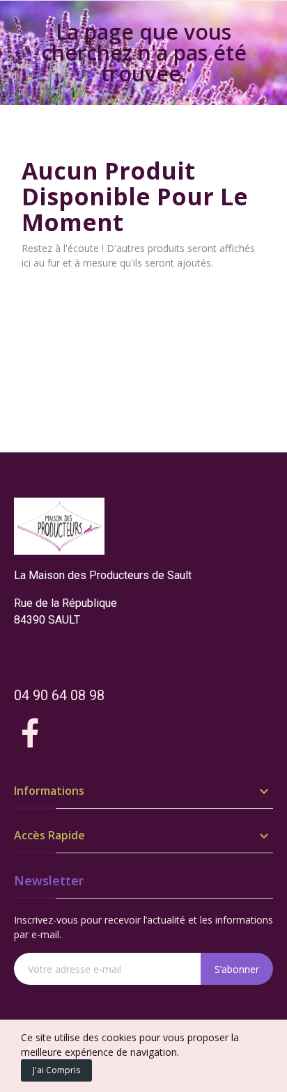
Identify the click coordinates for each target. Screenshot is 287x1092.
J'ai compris (56, 1070)
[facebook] (30, 734)
